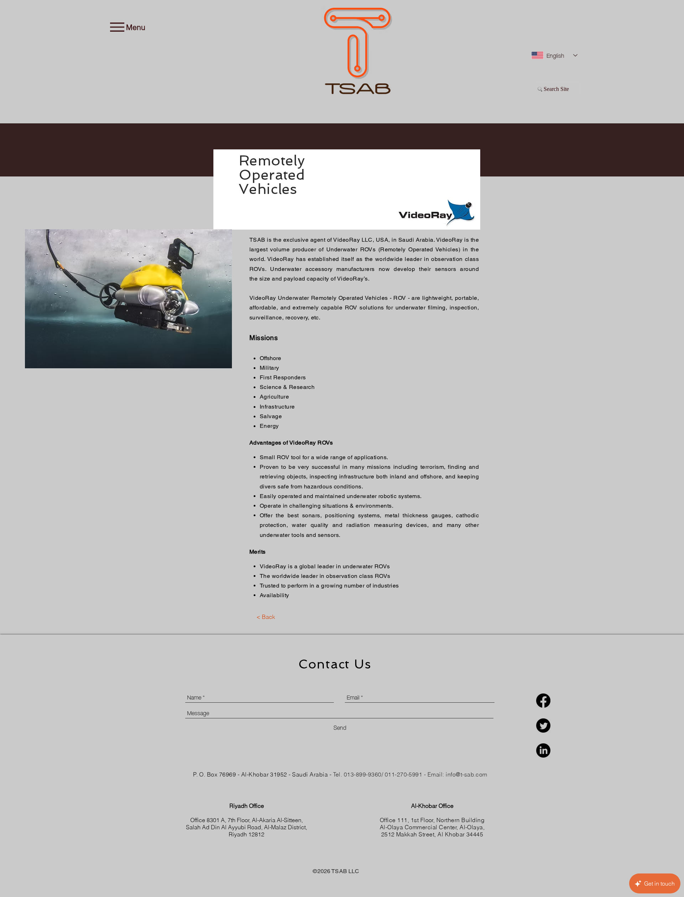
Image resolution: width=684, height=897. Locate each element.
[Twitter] (543, 725)
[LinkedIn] (543, 750)
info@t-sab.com (466, 774)
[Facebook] (543, 700)
